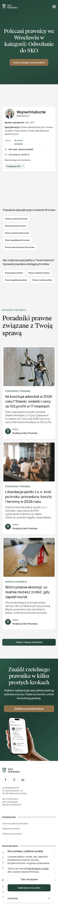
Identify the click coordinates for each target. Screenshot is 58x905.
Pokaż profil (13, 166)
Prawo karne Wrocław (15, 226)
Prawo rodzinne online (38, 273)
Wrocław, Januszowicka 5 (21, 149)
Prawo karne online (14, 273)
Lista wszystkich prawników (15, 823)
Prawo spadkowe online (16, 280)
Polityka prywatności (12, 833)
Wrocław (18, 140)
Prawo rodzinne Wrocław (17, 233)
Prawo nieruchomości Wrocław (19, 247)
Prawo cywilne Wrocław (16, 218)
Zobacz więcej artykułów (29, 642)
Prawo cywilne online (42, 280)
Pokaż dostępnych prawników (29, 62)
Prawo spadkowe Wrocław (17, 240)
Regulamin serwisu (11, 828)
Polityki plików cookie (37, 868)
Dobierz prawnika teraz (29, 708)
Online (8, 140)
